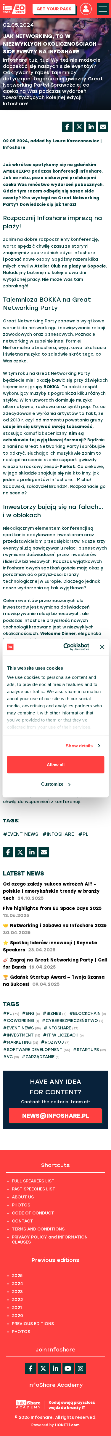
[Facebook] (67, 127)
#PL (83, 834)
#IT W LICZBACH (63, 1035)
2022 (17, 1299)
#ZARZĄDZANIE (40, 1056)
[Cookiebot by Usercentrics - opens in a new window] (66, 647)
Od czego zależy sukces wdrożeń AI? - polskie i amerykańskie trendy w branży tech (51, 891)
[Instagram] (80, 1368)
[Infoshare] (14, 9)
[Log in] (86, 9)
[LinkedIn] (91, 127)
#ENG (31, 1013)
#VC (11, 1056)
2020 (17, 1315)
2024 (17, 1283)
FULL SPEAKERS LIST (33, 1181)
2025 (17, 1275)
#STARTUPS (89, 1049)
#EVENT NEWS (20, 834)
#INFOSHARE (58, 834)
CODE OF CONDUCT (33, 1213)
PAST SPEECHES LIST (33, 1189)
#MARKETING (20, 1042)
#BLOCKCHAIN (87, 1013)
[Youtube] (68, 1368)
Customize (52, 784)
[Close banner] (102, 647)
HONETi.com (67, 1425)
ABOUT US (23, 1197)
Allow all (56, 764)
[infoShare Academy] (55, 1404)
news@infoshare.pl (55, 1115)
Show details (79, 745)
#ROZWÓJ (55, 1042)
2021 (17, 1307)
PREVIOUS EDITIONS (33, 1323)
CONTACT (22, 1221)
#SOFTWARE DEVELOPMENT (36, 1049)
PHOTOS (21, 1205)
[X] (79, 127)
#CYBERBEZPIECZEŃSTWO (72, 1020)
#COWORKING (21, 1020)
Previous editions (55, 1260)
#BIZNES (55, 1013)
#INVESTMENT (21, 1035)
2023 (17, 1291)
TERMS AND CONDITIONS (38, 1229)
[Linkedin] (55, 1368)
